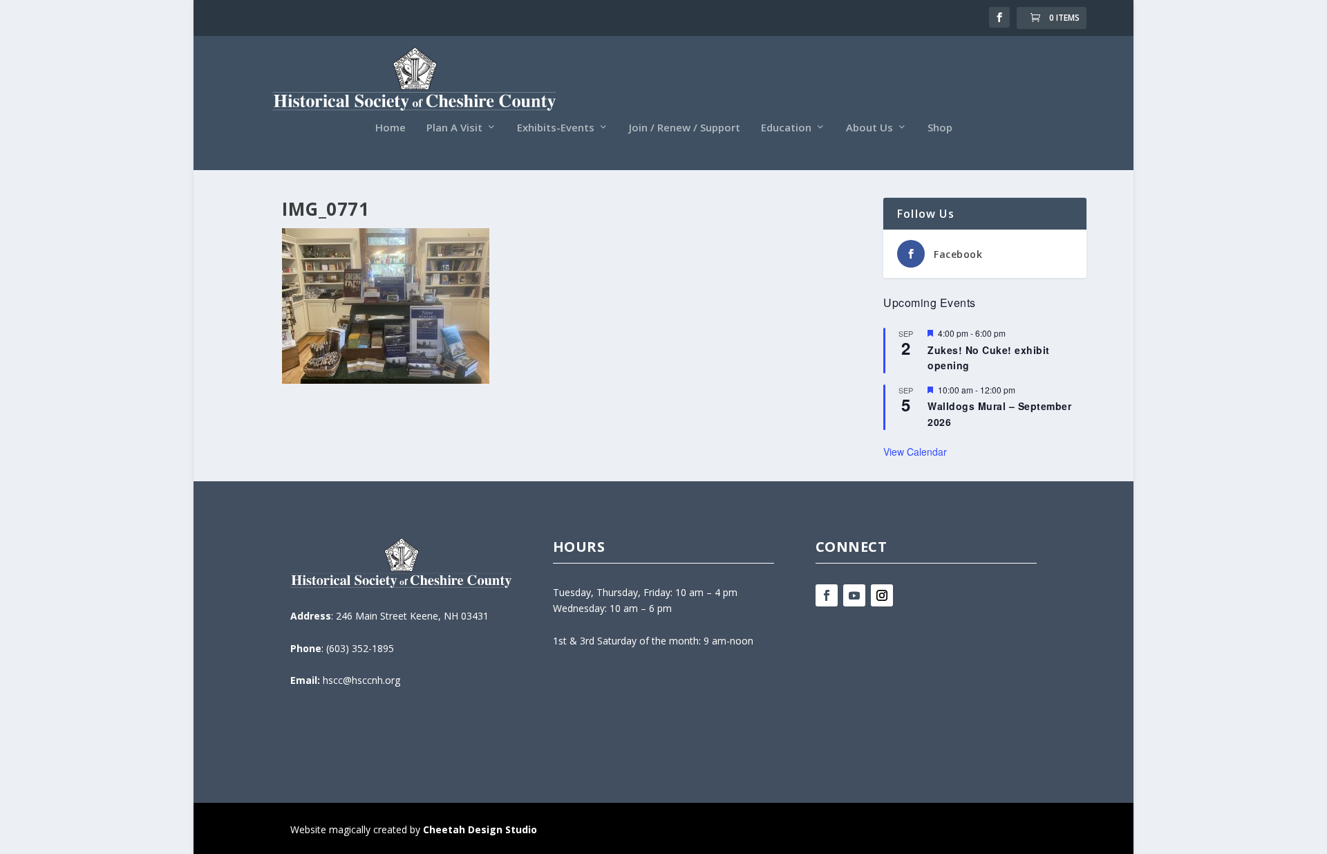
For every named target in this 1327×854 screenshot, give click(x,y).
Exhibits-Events (555, 128)
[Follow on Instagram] (882, 595)
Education (786, 128)
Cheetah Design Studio (480, 829)
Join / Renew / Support (684, 128)
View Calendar (915, 451)
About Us (869, 128)
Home (390, 128)
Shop (940, 128)
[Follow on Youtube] (854, 595)
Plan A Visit (454, 128)
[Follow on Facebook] (827, 595)
